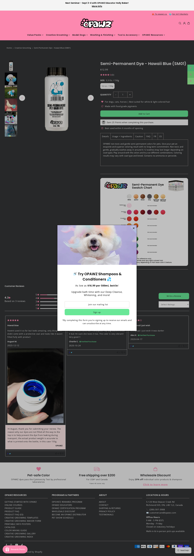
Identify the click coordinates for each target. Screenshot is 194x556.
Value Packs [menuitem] (34, 35)
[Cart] (189, 23)
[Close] (133, 228)
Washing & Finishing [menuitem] (101, 35)
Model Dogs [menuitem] (79, 35)
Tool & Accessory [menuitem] (128, 35)
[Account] (184, 23)
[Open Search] (180, 23)
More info (97, 6)
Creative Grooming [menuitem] (57, 35)
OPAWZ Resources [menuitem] (152, 35)
